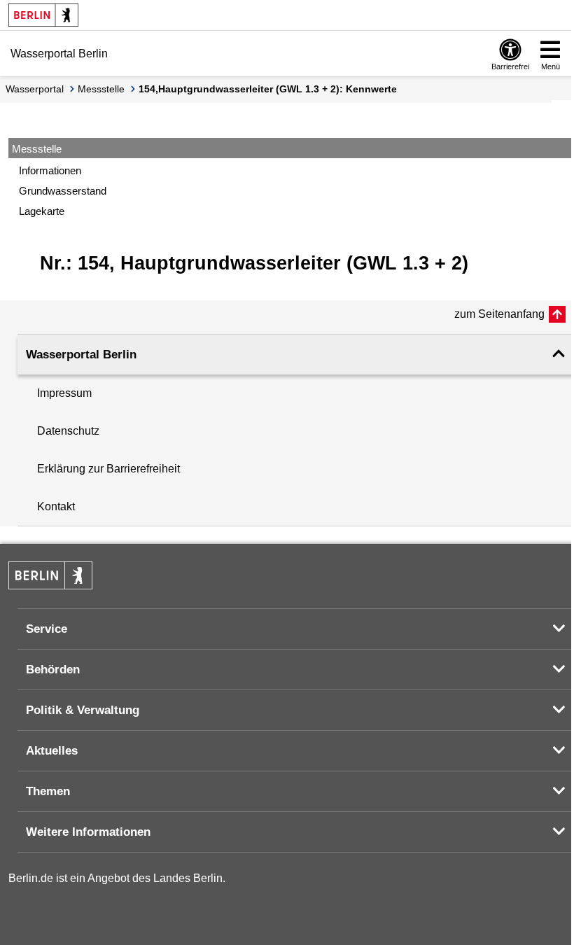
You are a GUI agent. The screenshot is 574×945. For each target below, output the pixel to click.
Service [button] (46, 629)
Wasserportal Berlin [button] (81, 354)
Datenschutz (68, 431)
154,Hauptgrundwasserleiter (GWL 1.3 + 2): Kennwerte (268, 88)
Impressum (64, 393)
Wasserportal (35, 88)
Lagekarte (41, 211)
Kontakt (56, 506)
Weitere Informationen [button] (88, 832)
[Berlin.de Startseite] (43, 15)
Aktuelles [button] (52, 750)
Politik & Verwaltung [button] (82, 710)
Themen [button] (48, 791)
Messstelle (101, 88)
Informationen (50, 170)
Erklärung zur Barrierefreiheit (108, 469)
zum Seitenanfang (499, 314)
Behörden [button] (53, 669)
